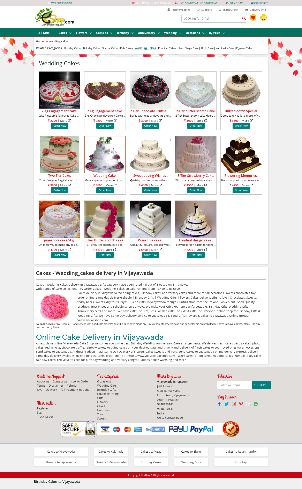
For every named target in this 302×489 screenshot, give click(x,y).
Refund (72, 385)
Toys (100, 414)
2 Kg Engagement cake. (59, 111)
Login (40, 412)
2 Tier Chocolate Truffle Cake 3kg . (156, 111)
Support (205, 10)
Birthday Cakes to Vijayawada (57, 481)
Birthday (123, 33)
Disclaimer (56, 385)
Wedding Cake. (104, 175)
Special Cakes (110, 48)
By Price (214, 33)
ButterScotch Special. (241, 111)
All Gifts (44, 33)
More (63, 121)
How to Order (79, 381)
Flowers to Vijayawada (61, 462)
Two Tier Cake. (59, 175)
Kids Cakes (126, 48)
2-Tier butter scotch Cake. (196, 111)
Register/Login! (179, 10)
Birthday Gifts (106, 390)
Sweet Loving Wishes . (150, 175)
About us (43, 381)
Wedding (170, 33)
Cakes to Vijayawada (61, 451)
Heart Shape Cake (188, 48)
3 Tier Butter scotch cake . (105, 240)
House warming (108, 394)
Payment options (77, 390)
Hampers (103, 410)
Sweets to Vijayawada (111, 462)
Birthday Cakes (72, 48)
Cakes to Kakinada (110, 451)
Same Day (236, 3)
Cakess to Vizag (151, 451)
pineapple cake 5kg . (59, 240)
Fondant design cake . (196, 240)
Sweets (102, 418)
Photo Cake (207, 48)
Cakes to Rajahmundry (241, 451)
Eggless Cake (244, 48)
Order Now (59, 125)
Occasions (193, 33)
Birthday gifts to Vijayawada (153, 2)
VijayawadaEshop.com (92, 320)
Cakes (63, 33)
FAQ (40, 390)
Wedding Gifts (107, 385)
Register (42, 408)
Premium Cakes (167, 48)
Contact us (60, 381)
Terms (41, 385)
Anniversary (146, 33)
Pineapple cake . (150, 240)
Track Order (229, 10)
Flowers (81, 33)
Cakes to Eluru (191, 451)
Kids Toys (241, 462)
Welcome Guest (61, 3)
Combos (102, 33)
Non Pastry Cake (225, 48)
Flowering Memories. (241, 175)
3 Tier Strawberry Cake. (196, 175)
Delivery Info (257, 10)
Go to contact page (170, 417)
